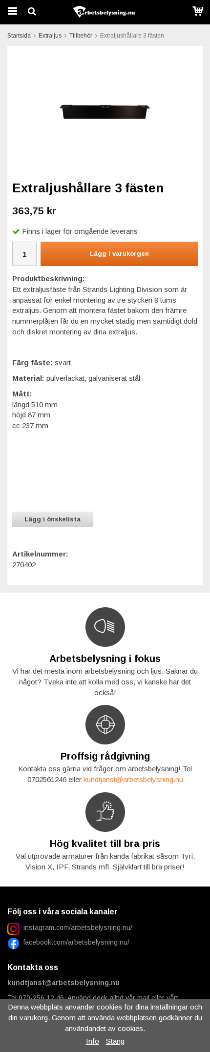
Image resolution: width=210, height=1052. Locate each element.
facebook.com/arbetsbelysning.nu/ (74, 942)
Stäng (115, 1041)
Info (92, 1041)
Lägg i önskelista (52, 519)
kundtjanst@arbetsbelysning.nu (133, 779)
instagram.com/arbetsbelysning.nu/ (77, 927)
